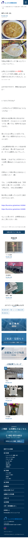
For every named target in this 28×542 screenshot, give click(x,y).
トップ (3, 6)
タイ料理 (18, 71)
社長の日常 (6, 309)
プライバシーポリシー (8, 531)
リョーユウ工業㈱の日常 (17, 309)
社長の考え (6, 313)
